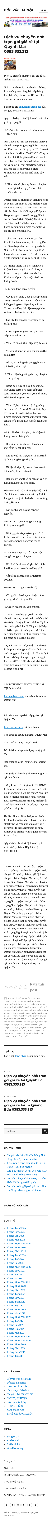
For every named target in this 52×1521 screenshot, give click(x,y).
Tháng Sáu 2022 (15, 1274)
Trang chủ (10, 1461)
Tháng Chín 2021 (16, 1290)
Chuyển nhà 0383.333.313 (20, 1394)
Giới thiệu (9, 1468)
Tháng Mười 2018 (16, 1309)
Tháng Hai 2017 (15, 1328)
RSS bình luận (14, 1444)
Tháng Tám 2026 (16, 1228)
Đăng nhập (13, 1436)
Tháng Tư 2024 (15, 1259)
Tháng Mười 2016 (16, 1344)
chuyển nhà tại (29, 1007)
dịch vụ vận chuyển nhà (28, 1024)
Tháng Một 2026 (16, 1239)
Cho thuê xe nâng (13, 727)
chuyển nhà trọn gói (30, 106)
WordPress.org (15, 1448)
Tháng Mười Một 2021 (19, 1282)
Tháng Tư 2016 (15, 1356)
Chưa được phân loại (18, 1390)
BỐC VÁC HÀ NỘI (18, 10)
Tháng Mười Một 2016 (19, 1340)
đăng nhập (20, 1056)
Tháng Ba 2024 (15, 1263)
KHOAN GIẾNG (15, 1406)
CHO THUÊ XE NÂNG (16, 1488)
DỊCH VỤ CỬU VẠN (17, 1398)
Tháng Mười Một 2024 (19, 1243)
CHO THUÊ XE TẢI (17, 1386)
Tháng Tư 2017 (15, 1321)
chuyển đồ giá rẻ (24, 1004)
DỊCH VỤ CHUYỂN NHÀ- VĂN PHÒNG (25, 1495)
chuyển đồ (12, 1004)
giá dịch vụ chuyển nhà (32, 1027)
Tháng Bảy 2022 (16, 1270)
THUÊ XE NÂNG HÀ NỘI (19, 1413)
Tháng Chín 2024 (16, 1251)
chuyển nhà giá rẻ (15, 1007)
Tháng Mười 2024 (16, 1247)
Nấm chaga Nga (15, 1409)
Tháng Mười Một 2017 (19, 1317)
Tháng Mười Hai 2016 (18, 1336)
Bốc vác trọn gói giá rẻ (19, 1378)
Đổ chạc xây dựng (16, 1402)
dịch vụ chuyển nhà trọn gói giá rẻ (21, 1022)
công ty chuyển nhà (20, 1013)
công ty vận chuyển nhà (21, 1016)
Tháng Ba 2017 (15, 1325)
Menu (43, 10)
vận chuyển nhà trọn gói (16, 1036)
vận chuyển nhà (18, 1033)
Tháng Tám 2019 (16, 1301)
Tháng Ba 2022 (15, 1278)
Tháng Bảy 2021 (15, 1297)
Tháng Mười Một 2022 (19, 1266)
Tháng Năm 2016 (16, 1352)
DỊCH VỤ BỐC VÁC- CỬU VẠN (20, 1475)
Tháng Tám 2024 (16, 1255)
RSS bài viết (13, 1440)
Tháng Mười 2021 (16, 1286)
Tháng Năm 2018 (16, 1313)
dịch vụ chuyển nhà (15, 1019)
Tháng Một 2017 (15, 1332)
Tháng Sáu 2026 (16, 1235)
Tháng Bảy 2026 (16, 1232)
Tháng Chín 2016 (16, 1348)
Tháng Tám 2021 (16, 1294)
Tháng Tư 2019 (15, 1305)
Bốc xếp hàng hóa (14, 696)
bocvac (11, 998)
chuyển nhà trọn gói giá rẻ (22, 1010)
